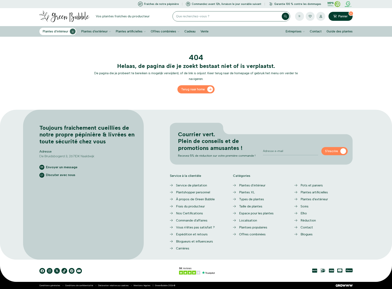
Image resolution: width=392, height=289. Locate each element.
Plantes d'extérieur (94, 31)
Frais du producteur (190, 206)
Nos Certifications (189, 213)
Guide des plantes (339, 31)
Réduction (308, 220)
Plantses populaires (253, 227)
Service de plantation (191, 185)
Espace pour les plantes (256, 213)
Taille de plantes (250, 206)
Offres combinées (163, 31)
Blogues (307, 234)
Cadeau (190, 31)
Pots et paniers (312, 185)
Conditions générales (49, 285)
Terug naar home (193, 89)
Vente (204, 31)
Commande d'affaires (191, 220)
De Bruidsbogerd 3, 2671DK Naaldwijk (66, 156)
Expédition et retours (192, 234)
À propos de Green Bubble (195, 199)
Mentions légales (142, 285)
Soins (304, 206)
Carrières (182, 248)
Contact (316, 31)
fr (299, 16)
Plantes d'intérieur (55, 31)
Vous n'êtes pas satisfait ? (195, 227)
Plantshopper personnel (193, 192)
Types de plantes (251, 199)
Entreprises (294, 31)
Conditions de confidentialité (79, 285)
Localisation (248, 220)
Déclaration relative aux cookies (113, 285)
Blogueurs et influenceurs (194, 241)
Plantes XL (247, 192)
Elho (304, 213)
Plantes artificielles (129, 31)
